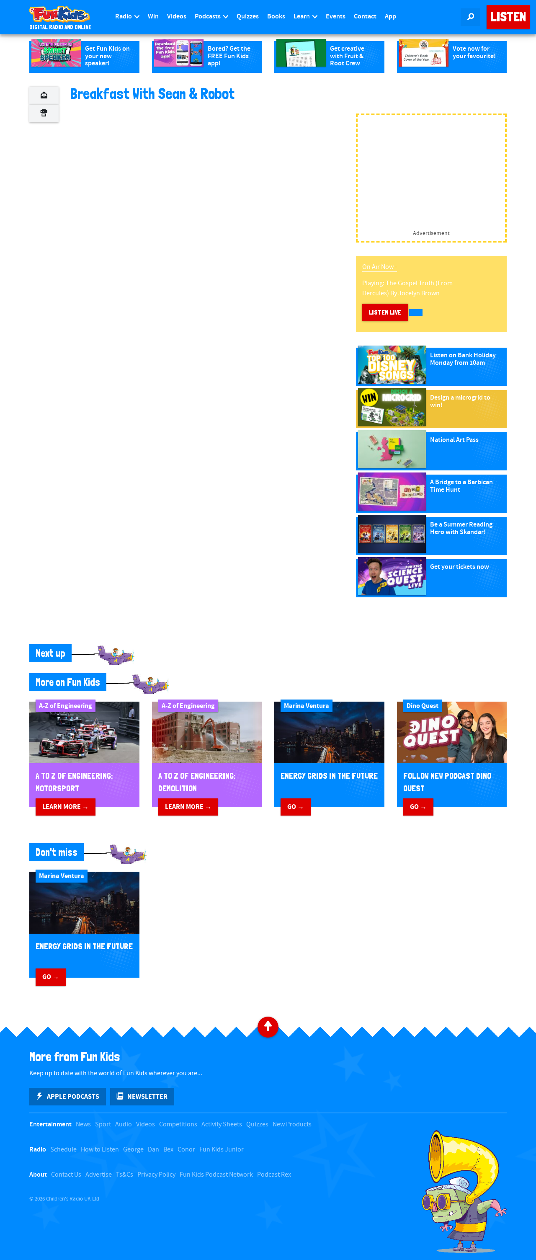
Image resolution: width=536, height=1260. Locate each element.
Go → (295, 806)
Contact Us (66, 1174)
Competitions (178, 1124)
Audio (123, 1124)
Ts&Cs (124, 1174)
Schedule (63, 1149)
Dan (153, 1149)
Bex (168, 1149)
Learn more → (65, 806)
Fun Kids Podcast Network (216, 1174)
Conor (186, 1149)
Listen (508, 17)
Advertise (98, 1174)
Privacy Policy (156, 1174)
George (133, 1149)
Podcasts (208, 16)
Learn (302, 16)
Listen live (385, 312)
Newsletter (147, 1096)
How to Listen (100, 1149)
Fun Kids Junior (221, 1149)
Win (153, 16)
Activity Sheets (221, 1124)
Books (276, 16)
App (390, 16)
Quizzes (248, 16)
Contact (365, 16)
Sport (103, 1124)
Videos (176, 16)
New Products (292, 1124)
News (83, 1124)
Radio (124, 16)
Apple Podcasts (73, 1096)
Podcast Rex (274, 1174)
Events (335, 16)
